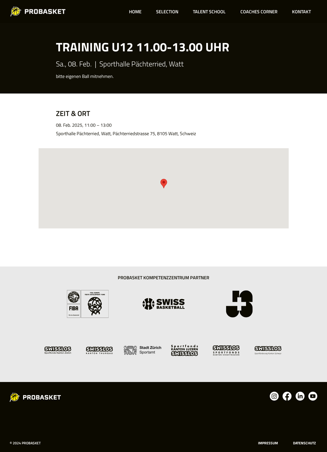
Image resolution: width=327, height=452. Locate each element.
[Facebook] (287, 396)
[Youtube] (312, 396)
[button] (167, 12)
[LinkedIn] (300, 396)
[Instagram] (274, 396)
